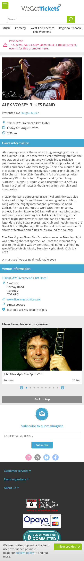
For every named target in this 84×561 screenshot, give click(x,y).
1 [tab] (26, 388)
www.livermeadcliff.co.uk (23, 299)
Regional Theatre (70, 28)
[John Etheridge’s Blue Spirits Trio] (42, 349)
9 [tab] (58, 388)
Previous (21, 388)
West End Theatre (42, 28)
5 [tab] (42, 388)
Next (62, 388)
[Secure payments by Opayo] (42, 527)
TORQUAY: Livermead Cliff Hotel (24, 278)
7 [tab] (50, 388)
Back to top (42, 399)
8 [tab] (54, 388)
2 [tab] (30, 388)
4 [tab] (38, 388)
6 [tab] (46, 388)
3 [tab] (34, 388)
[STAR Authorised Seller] (42, 511)
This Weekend (42, 31)
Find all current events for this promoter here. (42, 46)
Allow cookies (67, 546)
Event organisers (15, 479)
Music (6, 28)
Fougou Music (30, 113)
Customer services (16, 471)
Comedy (20, 28)
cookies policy (25, 553)
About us (10, 488)
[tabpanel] (42, 355)
